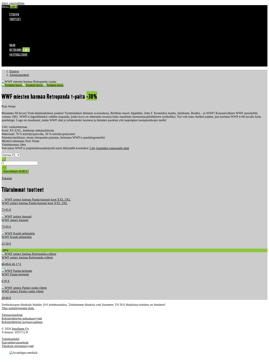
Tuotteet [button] (15, 19)
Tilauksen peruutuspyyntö (18, 346)
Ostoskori (19, 49)
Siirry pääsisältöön (13, 3)
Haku (12, 45)
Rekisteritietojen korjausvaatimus (22, 322)
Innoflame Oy (20, 328)
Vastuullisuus (18, 54)
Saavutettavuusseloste (15, 342)
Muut (20, 40)
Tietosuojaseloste (12, 315)
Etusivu (14, 14)
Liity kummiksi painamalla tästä (109, 148)
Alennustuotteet (27, 23)
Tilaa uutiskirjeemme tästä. (18, 308)
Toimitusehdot (10, 339)
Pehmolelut (24, 37)
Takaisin (7, 178)
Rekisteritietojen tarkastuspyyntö (22, 318)
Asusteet (22, 33)
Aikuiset (22, 26)
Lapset (21, 30)
